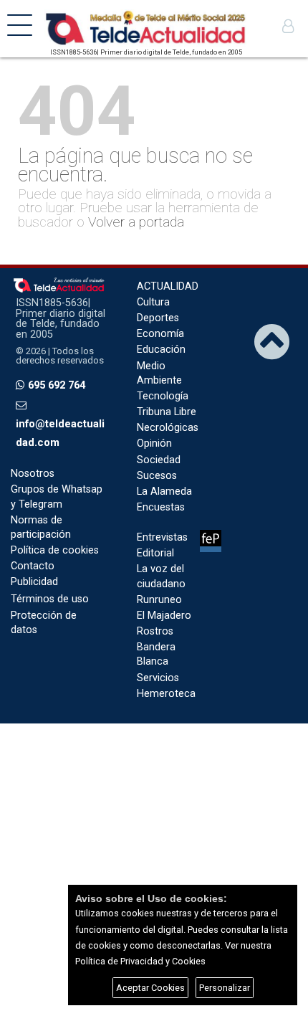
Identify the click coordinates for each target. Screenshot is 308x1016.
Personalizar (224, 987)
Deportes (158, 318)
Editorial (155, 553)
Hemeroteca (166, 694)
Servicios (158, 678)
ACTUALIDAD (167, 286)
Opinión (154, 443)
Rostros (155, 631)
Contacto (32, 566)
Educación (161, 349)
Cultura (153, 302)
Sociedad (159, 460)
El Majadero (164, 615)
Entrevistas (162, 537)
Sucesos (157, 476)
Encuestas (161, 507)
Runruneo (159, 600)
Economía (160, 334)
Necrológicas (167, 428)
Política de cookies (55, 550)
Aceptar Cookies (150, 987)
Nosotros (32, 473)
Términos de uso (50, 599)
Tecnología (162, 396)
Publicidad (34, 582)
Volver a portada (136, 222)
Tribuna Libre (166, 412)
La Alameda (164, 491)
